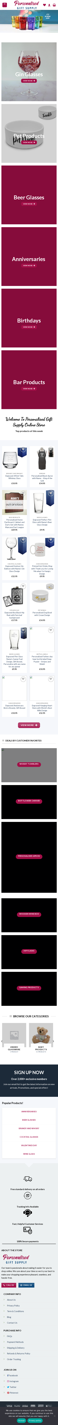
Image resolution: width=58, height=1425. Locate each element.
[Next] (53, 1041)
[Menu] (4, 5)
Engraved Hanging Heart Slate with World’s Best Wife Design (42, 708)
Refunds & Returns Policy (18, 1353)
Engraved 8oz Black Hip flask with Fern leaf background (14, 615)
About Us (11, 1300)
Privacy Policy (13, 1305)
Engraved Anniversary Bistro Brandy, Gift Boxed (14, 706)
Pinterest (13, 1393)
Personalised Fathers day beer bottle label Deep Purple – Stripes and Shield (42, 660)
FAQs (9, 1336)
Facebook (13, 1375)
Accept (21, 1420)
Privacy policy (35, 1420)
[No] (54, 1417)
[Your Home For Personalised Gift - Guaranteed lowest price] (27, 5)
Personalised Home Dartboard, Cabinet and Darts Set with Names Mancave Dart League (14, 523)
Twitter (12, 1387)
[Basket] (54, 5)
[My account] (49, 5)
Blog (9, 1317)
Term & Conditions (15, 1311)
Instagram (14, 1381)
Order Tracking (14, 1359)
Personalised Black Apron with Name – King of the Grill (42, 478)
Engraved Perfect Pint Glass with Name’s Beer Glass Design (42, 522)
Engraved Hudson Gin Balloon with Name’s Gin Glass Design (14, 568)
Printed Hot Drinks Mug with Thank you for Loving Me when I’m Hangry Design (42, 570)
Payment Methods (15, 1342)
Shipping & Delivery (15, 1348)
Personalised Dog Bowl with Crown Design (42, 613)
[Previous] (2, 1041)
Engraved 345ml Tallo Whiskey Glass (14, 477)
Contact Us (12, 1323)
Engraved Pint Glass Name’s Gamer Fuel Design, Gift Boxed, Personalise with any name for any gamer (14, 661)
